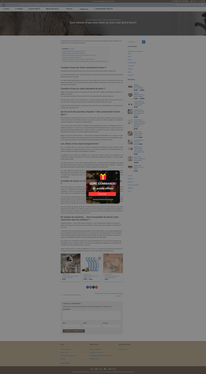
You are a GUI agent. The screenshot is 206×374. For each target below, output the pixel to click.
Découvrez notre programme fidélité (103, 199)
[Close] (116, 173)
